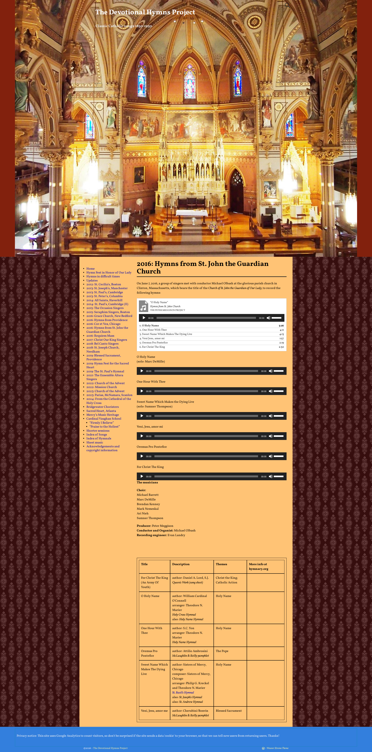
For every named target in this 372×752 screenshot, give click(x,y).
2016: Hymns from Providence (107, 320)
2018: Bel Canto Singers (102, 344)
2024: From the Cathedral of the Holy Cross (108, 401)
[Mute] (268, 318)
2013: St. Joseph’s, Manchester (107, 288)
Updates (92, 281)
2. (153, 330)
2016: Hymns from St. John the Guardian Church (107, 330)
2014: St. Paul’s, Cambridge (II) (107, 304)
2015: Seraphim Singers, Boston (108, 312)
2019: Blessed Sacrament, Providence (103, 358)
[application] (212, 318)
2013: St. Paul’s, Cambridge (104, 292)
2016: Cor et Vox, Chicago (103, 324)
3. (166, 334)
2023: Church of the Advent (105, 391)
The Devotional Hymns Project (145, 12)
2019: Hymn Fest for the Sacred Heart (107, 365)
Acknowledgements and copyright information (103, 448)
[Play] (144, 318)
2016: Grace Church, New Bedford (109, 316)
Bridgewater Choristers (102, 407)
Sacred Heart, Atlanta (101, 411)
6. (152, 347)
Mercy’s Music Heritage (102, 415)
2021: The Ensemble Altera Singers (104, 377)
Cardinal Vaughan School (103, 419)
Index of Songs (96, 435)
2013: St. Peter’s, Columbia (104, 296)
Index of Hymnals (98, 438)
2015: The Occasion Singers (105, 308)
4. (152, 338)
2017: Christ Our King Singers (106, 340)
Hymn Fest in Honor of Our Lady (109, 273)
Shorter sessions (97, 431)
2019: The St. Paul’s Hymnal (105, 371)
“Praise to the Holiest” (105, 427)
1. (149, 326)
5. (154, 343)
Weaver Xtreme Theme (277, 748)
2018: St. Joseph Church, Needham (102, 350)
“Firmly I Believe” (102, 423)
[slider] (277, 317)
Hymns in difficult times (103, 276)
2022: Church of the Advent (105, 383)
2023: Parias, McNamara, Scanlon (109, 395)
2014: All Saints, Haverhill (104, 300)
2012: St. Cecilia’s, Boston (103, 284)
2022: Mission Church (101, 387)
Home (90, 269)
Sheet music (94, 443)
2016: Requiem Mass (100, 336)
